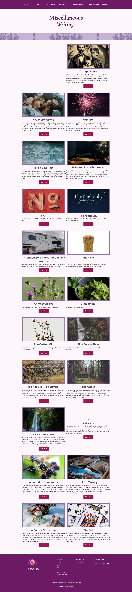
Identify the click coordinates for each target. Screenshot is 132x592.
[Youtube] (108, 563)
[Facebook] (96, 563)
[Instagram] (100, 563)
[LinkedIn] (104, 563)
